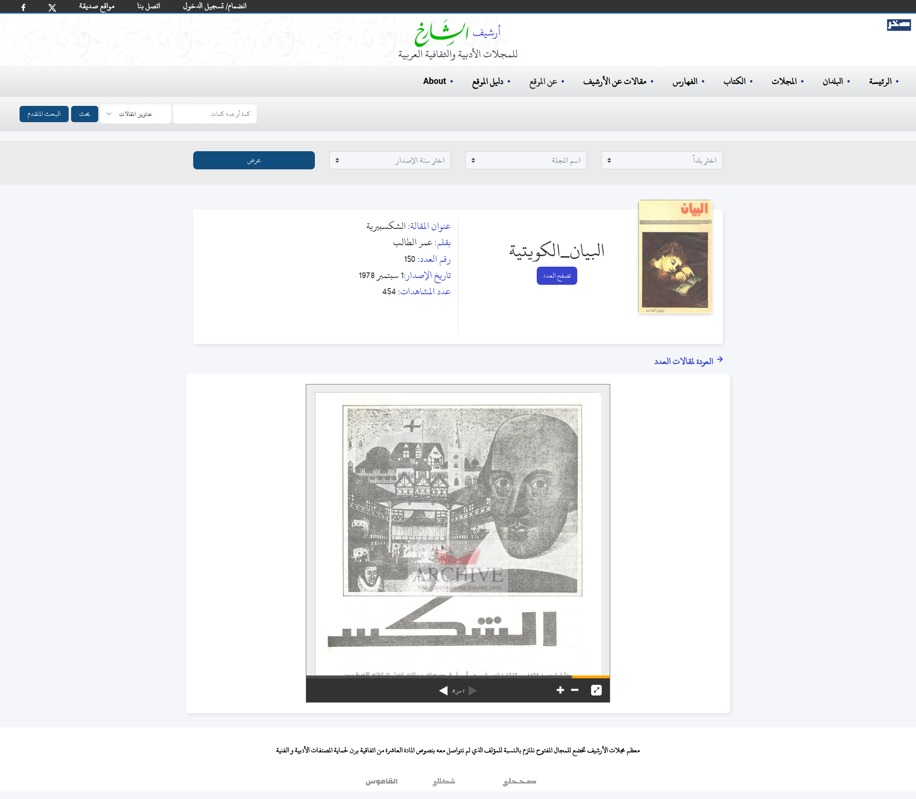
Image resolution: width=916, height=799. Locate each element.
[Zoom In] (560, 690)
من (458, 691)
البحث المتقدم (44, 113)
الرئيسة (880, 81)
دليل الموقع (487, 81)
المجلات (784, 81)
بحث (84, 113)
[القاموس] (383, 784)
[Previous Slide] (472, 687)
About (434, 81)
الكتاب (735, 81)
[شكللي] (444, 784)
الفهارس (685, 81)
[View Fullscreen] (596, 690)
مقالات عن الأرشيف (614, 81)
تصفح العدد (557, 275)
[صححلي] (519, 784)
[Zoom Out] (574, 690)
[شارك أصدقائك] (23, 7)
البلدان (833, 81)
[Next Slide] (443, 687)
